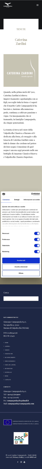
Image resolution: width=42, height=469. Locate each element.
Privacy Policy (18, 457)
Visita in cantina (10, 365)
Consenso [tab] (6, 199)
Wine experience (10, 361)
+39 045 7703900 (13, 394)
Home (6, 342)
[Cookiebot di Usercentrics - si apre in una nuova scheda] (31, 194)
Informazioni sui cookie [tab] (32, 199)
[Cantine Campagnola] (8, 5)
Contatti (8, 379)
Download (8, 372)
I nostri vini (9, 353)
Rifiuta (21, 273)
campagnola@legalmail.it (18, 400)
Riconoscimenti (10, 357)
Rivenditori (8, 368)
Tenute (7, 350)
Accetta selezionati (21, 267)
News (6, 376)
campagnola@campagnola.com (21, 403)
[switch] (37, 239)
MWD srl (33, 457)
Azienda (7, 346)
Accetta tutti (21, 260)
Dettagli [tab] (17, 199)
